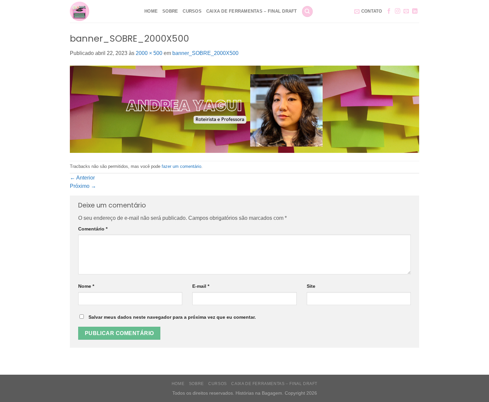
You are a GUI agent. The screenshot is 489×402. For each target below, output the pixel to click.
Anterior (82, 178)
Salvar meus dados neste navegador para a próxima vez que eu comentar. (172, 317)
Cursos (192, 11)
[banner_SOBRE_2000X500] (244, 109)
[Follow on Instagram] (397, 11)
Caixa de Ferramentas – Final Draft (251, 11)
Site (311, 286)
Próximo (83, 186)
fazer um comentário (181, 166)
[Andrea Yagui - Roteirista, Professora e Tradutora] (102, 11)
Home (151, 11)
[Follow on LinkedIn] (414, 11)
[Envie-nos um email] (406, 11)
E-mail (200, 286)
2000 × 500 (149, 53)
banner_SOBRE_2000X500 (205, 53)
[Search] (307, 11)
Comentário (92, 228)
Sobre (170, 11)
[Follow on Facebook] (389, 11)
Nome (86, 286)
